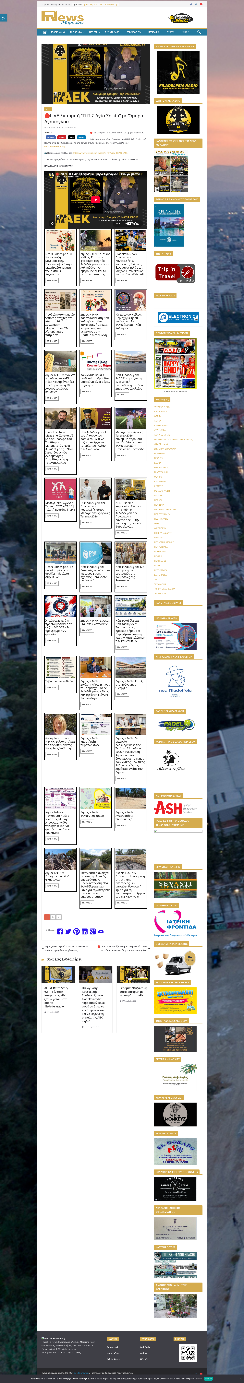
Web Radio (145, 1347)
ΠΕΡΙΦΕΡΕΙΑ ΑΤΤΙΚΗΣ (164, 542)
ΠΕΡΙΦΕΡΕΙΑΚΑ (112, 32)
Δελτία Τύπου (113, 1359)
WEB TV (170, 32)
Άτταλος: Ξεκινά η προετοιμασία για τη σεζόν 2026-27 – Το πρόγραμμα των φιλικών (58, 627)
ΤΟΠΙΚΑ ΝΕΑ (76, 32)
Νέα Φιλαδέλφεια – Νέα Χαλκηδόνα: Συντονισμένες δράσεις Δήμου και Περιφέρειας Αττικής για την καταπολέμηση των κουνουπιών (130, 631)
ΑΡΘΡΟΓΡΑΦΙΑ (161, 425)
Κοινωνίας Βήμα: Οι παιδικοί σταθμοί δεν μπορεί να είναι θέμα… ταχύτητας (95, 380)
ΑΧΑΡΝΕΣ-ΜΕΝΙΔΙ (162, 434)
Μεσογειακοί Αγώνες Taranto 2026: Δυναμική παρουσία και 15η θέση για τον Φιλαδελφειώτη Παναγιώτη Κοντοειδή (130, 440)
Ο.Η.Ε (156, 523)
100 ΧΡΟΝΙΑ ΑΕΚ (162, 406)
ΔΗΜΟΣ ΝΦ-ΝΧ (161, 444)
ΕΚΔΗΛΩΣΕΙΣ (160, 453)
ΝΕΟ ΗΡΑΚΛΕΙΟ (161, 518)
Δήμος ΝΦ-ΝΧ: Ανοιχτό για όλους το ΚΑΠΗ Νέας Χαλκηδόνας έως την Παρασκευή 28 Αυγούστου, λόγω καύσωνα (60, 383)
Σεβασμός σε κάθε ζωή (60, 681)
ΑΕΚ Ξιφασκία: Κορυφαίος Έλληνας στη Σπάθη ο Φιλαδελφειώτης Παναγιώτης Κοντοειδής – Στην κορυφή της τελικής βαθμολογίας (129, 514)
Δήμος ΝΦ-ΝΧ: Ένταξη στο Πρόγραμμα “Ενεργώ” (130, 684)
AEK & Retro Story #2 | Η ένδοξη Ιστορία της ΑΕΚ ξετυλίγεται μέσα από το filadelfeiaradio (56, 997)
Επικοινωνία (113, 1347)
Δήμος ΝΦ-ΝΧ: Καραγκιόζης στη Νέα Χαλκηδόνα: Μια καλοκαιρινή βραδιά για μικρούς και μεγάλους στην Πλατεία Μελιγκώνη (94, 325)
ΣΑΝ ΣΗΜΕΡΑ (160, 574)
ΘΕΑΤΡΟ (158, 476)
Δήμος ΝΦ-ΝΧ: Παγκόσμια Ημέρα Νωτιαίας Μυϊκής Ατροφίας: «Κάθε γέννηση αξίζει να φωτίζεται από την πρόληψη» (57, 822)
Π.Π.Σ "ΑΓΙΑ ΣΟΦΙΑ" (163, 532)
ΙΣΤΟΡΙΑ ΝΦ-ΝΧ (58, 32)
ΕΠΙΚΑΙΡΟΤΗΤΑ (134, 32)
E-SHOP (185, 32)
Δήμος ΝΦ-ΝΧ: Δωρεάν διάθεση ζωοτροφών (95, 622)
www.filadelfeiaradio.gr (55, 146)
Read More (52, 280)
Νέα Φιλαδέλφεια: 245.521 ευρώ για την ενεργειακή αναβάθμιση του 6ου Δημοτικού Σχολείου (129, 381)
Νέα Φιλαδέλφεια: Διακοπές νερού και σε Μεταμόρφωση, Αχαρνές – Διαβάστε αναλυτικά (95, 573)
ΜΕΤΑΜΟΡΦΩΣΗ (162, 490)
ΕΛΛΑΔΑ (157, 462)
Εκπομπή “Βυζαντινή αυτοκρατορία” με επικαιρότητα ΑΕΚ (133, 991)
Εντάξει (208, 1378)
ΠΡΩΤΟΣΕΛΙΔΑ (160, 570)
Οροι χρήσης (113, 1353)
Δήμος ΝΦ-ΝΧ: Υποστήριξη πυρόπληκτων (89, 741)
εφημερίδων (183, 391)
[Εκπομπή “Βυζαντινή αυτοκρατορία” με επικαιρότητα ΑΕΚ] (133, 967)
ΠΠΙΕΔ (157, 565)
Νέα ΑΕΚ (144, 1359)
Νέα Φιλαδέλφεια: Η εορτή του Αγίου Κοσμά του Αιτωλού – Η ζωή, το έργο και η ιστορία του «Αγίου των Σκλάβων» (94, 440)
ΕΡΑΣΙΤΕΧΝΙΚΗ (161, 472)
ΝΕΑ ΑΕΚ (93, 32)
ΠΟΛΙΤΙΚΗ (158, 556)
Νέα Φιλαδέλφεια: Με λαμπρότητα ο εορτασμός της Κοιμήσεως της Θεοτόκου (130, 573)
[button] (3, 18)
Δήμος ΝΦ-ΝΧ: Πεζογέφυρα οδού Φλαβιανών (57, 876)
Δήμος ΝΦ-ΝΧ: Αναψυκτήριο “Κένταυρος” (125, 816)
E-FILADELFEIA (160, 411)
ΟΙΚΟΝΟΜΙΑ (160, 528)
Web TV (143, 1353)
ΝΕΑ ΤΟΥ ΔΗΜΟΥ (162, 514)
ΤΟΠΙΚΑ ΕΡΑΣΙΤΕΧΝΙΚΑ (164, 588)
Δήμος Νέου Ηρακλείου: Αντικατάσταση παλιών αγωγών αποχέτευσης (66, 948)
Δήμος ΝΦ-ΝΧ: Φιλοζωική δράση (92, 814)
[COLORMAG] (54, 1338)
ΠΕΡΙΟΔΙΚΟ (153, 32)
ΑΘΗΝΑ (157, 420)
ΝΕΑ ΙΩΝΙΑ (159, 504)
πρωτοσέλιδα (171, 391)
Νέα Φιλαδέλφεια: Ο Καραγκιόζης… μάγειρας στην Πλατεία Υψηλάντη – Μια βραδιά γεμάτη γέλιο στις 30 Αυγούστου (58, 264)
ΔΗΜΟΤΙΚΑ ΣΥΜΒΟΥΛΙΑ (165, 448)
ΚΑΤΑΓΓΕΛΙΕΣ (160, 481)
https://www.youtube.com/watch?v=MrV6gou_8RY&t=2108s (100, 153)
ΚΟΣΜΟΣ (158, 486)
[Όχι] (240, 1378)
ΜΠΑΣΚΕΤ (158, 495)
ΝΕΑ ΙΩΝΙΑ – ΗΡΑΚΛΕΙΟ (165, 509)
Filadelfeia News (70, 127)
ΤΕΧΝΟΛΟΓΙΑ (160, 584)
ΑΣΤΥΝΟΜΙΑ (160, 430)
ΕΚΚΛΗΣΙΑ (158, 458)
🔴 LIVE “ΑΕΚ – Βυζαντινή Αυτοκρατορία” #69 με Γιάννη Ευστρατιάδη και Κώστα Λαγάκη (122, 948)
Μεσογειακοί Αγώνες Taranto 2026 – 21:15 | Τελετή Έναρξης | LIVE (60, 506)
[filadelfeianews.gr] (45, 32)
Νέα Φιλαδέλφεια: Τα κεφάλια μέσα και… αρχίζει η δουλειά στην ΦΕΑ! (59, 572)
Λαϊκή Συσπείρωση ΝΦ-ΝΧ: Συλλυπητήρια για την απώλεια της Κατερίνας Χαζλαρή (60, 743)
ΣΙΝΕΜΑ (158, 579)
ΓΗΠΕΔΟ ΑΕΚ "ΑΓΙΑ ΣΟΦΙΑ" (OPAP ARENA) (173, 439)
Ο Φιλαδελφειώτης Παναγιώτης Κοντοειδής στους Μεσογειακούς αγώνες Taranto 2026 (95, 509)
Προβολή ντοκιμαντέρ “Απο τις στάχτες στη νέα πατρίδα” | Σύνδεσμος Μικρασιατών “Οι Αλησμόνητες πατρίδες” (60, 325)
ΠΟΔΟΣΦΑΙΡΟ (160, 551)
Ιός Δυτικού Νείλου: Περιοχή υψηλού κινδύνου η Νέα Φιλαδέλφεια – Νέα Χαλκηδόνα (129, 321)
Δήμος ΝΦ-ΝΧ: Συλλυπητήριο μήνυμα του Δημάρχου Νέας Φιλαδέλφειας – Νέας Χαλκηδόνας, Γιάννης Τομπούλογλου (95, 689)
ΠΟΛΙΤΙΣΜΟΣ (160, 560)
